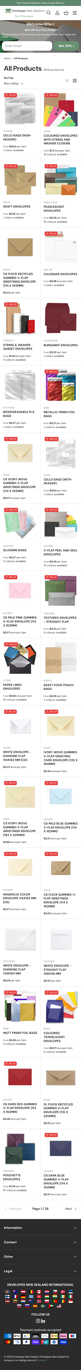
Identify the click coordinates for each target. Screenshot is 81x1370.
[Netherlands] (23, 1301)
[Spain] (35, 1306)
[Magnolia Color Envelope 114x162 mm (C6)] (20, 868)
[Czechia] (55, 1291)
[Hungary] (47, 1296)
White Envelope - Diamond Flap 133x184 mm (17, 969)
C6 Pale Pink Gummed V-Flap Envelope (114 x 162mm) (20, 621)
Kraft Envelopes (16, 207)
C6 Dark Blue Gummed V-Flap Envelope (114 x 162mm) (56, 1181)
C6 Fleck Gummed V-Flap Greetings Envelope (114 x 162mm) (60, 900)
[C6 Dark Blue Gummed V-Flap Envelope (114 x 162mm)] (61, 1149)
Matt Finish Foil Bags (20, 1033)
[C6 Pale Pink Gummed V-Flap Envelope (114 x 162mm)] (20, 591)
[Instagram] (38, 1321)
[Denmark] (63, 1291)
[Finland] (7, 1296)
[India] (55, 1296)
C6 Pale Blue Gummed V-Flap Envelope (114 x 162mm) (61, 827)
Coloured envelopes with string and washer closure (60, 140)
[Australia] (15, 1291)
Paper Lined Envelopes (12, 687)
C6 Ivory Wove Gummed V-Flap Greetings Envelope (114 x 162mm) (19, 485)
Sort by (9, 78)
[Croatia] (47, 1291)
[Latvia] (7, 1301)
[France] (15, 1296)
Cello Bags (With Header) (57, 481)
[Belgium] (31, 1291)
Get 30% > (66, 46)
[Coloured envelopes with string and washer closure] (61, 109)
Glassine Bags (14, 550)
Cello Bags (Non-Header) (17, 137)
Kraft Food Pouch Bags (59, 687)
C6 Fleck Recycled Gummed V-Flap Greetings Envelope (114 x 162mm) (19, 280)
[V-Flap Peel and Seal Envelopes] (61, 524)
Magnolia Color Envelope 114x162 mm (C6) (19, 898)
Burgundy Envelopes (61, 345)
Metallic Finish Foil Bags (59, 414)
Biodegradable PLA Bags (18, 414)
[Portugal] (55, 1301)
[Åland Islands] (7, 1291)
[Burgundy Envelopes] (61, 318)
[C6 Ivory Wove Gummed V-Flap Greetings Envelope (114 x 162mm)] (20, 453)
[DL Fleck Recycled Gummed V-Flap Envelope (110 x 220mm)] (61, 1078)
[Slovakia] (19, 1306)
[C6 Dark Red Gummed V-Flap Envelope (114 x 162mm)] (20, 1078)
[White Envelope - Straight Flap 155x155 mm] (61, 939)
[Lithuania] (15, 1301)
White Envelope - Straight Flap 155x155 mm (58, 970)
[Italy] (71, 1296)
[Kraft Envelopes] (20, 180)
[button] (66, 13)
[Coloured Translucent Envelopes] (61, 1007)
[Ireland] (63, 1296)
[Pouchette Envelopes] (20, 1149)
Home (7, 58)
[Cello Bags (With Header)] (61, 453)
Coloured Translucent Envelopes (54, 1037)
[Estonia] (71, 1291)
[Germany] (23, 1296)
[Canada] (39, 1291)
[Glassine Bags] (20, 524)
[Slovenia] (27, 1306)
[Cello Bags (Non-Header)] (20, 109)
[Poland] (47, 1301)
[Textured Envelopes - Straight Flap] (61, 591)
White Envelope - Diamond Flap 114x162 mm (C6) (17, 756)
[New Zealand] (31, 1301)
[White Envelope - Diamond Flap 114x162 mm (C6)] (20, 726)
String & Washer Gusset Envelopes (17, 347)
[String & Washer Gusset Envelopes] (20, 318)
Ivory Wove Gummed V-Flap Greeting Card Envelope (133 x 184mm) (60, 758)
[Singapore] (71, 1301)
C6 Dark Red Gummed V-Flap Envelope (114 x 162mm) (20, 1108)
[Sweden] (43, 1306)
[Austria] (23, 1291)
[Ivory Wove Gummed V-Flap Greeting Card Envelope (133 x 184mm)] (61, 726)
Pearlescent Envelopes (54, 209)
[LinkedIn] (43, 1321)
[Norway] (39, 1301)
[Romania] (63, 1301)
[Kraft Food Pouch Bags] (61, 658)
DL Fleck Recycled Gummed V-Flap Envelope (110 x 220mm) (58, 1110)
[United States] (59, 1306)
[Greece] (31, 1296)
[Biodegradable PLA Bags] (20, 386)
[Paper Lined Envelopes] (20, 658)
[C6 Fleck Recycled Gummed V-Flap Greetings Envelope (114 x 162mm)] (20, 248)
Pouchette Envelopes (12, 1177)
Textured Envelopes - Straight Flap (60, 620)
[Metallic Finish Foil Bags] (61, 386)
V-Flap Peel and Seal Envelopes (60, 552)
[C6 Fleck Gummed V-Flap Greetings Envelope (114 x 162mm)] (61, 868)
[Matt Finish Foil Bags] (20, 1007)
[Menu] (74, 13)
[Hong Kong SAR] (39, 1296)
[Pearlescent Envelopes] (61, 180)
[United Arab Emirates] (51, 1306)
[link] (16, 1208)
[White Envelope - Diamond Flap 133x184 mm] (20, 939)
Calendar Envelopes (60, 274)
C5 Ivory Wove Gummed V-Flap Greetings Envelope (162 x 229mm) (19, 829)
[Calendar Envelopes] (61, 248)
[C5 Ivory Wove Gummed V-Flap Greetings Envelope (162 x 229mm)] (20, 797)
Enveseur (41, 1360)
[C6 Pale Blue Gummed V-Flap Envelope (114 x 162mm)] (61, 797)
